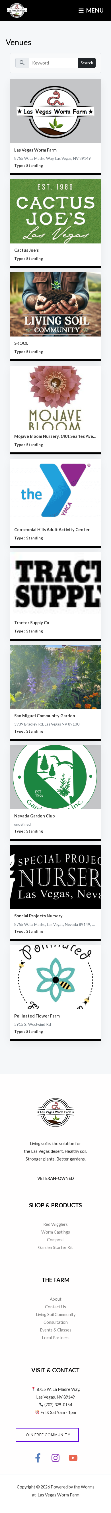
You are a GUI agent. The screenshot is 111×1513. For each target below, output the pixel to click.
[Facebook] (37, 1457)
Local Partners (55, 1337)
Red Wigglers (55, 1224)
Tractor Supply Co (31, 622)
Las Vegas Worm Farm (35, 150)
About (55, 1299)
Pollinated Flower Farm (37, 1016)
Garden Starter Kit (55, 1247)
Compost (55, 1239)
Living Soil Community (55, 1314)
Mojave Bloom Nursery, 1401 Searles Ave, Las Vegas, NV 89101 (55, 436)
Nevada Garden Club (34, 815)
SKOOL (21, 343)
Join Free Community (47, 1435)
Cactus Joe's (26, 250)
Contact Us (55, 1306)
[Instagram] (55, 1457)
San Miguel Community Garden (44, 715)
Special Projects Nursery (38, 915)
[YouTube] (73, 1457)
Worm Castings (55, 1232)
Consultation (56, 1322)
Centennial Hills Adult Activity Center (52, 529)
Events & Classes (55, 1329)
